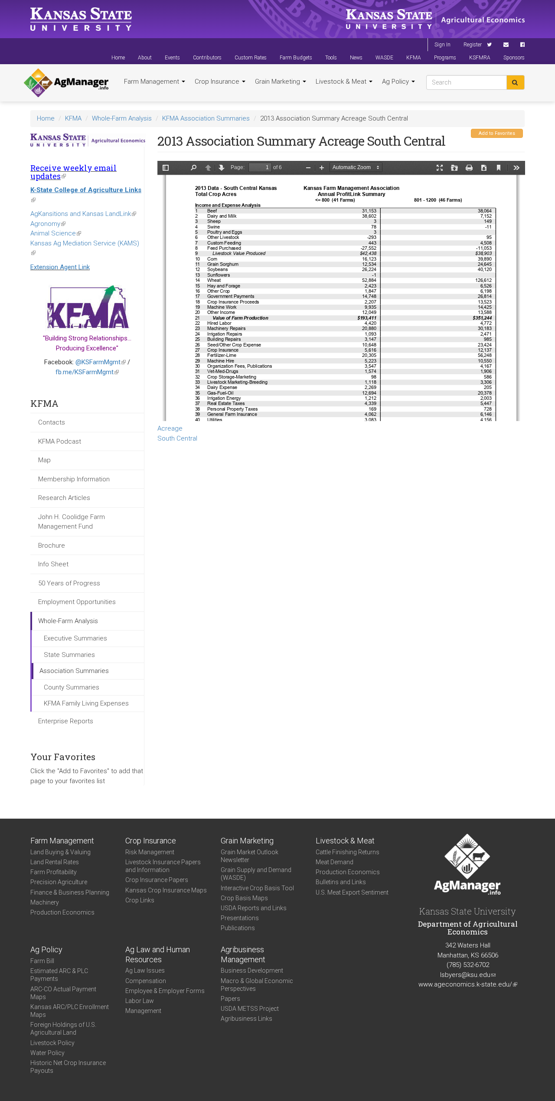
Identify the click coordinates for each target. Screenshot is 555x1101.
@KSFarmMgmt (100, 362)
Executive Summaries (75, 638)
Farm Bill (42, 960)
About (145, 58)
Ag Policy (396, 81)
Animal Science (55, 233)
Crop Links (139, 900)
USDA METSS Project (250, 1008)
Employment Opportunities (77, 602)
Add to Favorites (497, 133)
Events (172, 58)
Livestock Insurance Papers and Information (163, 866)
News (356, 58)
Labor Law (139, 1000)
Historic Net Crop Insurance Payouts (68, 1066)
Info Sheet (53, 564)
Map (44, 460)
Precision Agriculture (58, 882)
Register (473, 45)
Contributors (207, 58)
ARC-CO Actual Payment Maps (63, 993)
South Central (177, 438)
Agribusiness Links (246, 1018)
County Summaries (71, 687)
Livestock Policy (52, 1042)
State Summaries (69, 655)
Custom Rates (251, 58)
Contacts (51, 422)
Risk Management (149, 852)
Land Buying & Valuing (60, 852)
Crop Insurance (218, 81)
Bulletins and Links (341, 882)
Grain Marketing (278, 81)
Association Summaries (74, 671)
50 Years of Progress (69, 583)
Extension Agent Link (60, 267)
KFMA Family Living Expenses (86, 703)
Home (118, 58)
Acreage (170, 428)
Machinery (44, 902)
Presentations (240, 918)
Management (143, 1010)
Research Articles (64, 498)
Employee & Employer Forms (165, 990)
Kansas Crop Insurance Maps (166, 890)
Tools (331, 58)
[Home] (66, 83)
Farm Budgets (296, 58)
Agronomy (47, 224)
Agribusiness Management (243, 954)
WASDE (384, 58)
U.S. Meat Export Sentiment (352, 892)
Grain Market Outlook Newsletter (249, 856)
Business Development (252, 970)
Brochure (51, 545)
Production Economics (62, 912)
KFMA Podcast (59, 441)
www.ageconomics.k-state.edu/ (467, 984)
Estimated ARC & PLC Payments (59, 974)
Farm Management (152, 81)
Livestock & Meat (342, 81)
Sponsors (514, 58)
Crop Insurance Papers (156, 879)
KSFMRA (479, 58)
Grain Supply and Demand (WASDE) (256, 873)
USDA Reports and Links (254, 908)
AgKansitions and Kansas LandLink (83, 214)
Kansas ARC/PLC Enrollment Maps (69, 1010)
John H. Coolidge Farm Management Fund (71, 522)
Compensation (145, 980)
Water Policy (47, 1052)
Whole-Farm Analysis (122, 118)
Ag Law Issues (145, 970)
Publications (238, 928)
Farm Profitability (53, 872)
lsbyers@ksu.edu (468, 975)
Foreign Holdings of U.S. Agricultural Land (63, 1028)
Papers (230, 998)
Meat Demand (334, 862)
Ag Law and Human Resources (157, 954)
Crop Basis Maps (244, 898)
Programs (445, 58)
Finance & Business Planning (69, 892)
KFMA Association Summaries (206, 118)
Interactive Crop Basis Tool (257, 888)
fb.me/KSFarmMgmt (87, 372)
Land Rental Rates (54, 862)
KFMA (413, 58)
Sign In (442, 45)
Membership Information (74, 479)
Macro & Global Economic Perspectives (257, 984)
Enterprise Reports (65, 721)
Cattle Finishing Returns (347, 852)
